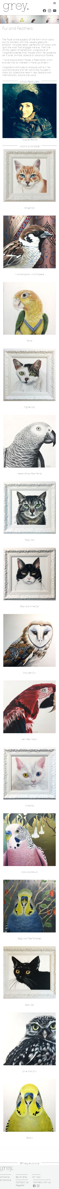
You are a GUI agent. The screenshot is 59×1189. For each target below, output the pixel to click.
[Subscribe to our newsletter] (54, 10)
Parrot (29, 341)
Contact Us (22, 1182)
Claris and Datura (30, 872)
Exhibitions (5, 1180)
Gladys (29, 1138)
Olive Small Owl (29, 1071)
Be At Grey (21, 1177)
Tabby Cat (29, 540)
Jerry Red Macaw (30, 739)
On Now (36, 1177)
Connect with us (41, 1182)
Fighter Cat (29, 407)
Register (20, 1185)
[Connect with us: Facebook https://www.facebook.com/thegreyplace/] (44, 10)
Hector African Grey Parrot (29, 474)
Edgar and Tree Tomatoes (29, 939)
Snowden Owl (29, 673)
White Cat (29, 806)
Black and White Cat (29, 606)
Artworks (4, 1177)
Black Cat (29, 1005)
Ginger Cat (30, 208)
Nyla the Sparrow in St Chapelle (29, 274)
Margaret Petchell (29, 140)
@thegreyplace (29, 1163)
